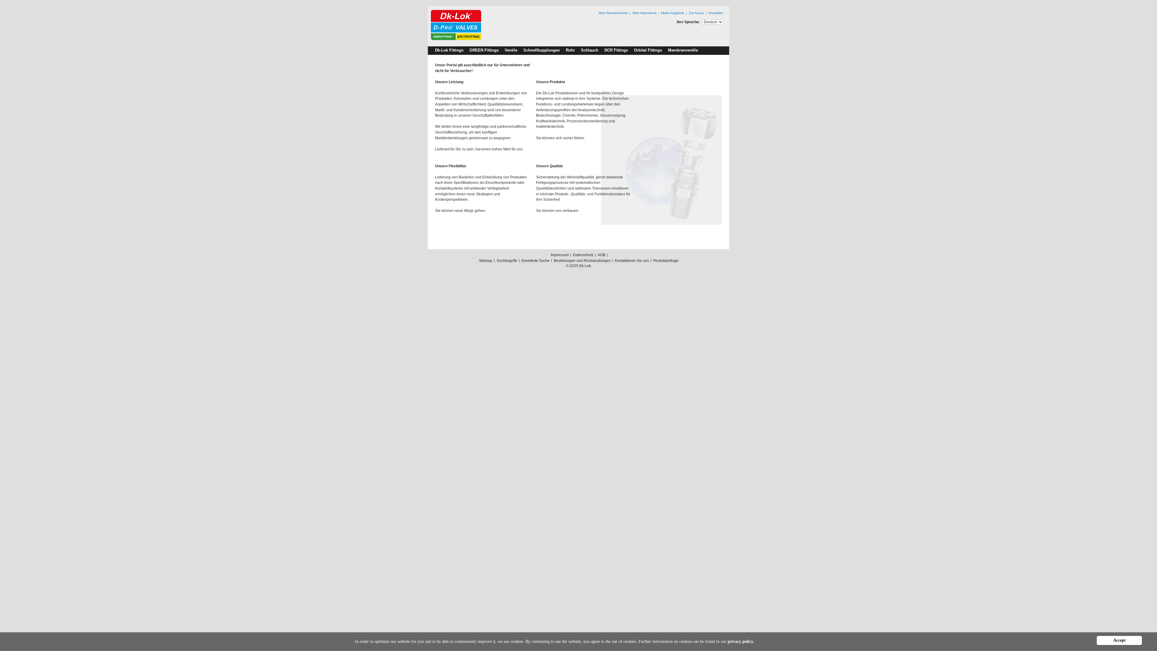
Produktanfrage (666, 261)
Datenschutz (583, 255)
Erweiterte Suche (536, 261)
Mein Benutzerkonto (613, 13)
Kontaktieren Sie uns (632, 261)
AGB (601, 255)
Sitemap (485, 261)
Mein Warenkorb (644, 13)
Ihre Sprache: (688, 22)
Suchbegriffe (507, 261)
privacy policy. (741, 641)
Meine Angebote (672, 13)
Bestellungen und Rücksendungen (582, 261)
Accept (1119, 640)
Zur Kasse (696, 13)
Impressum (560, 255)
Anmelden (716, 13)
